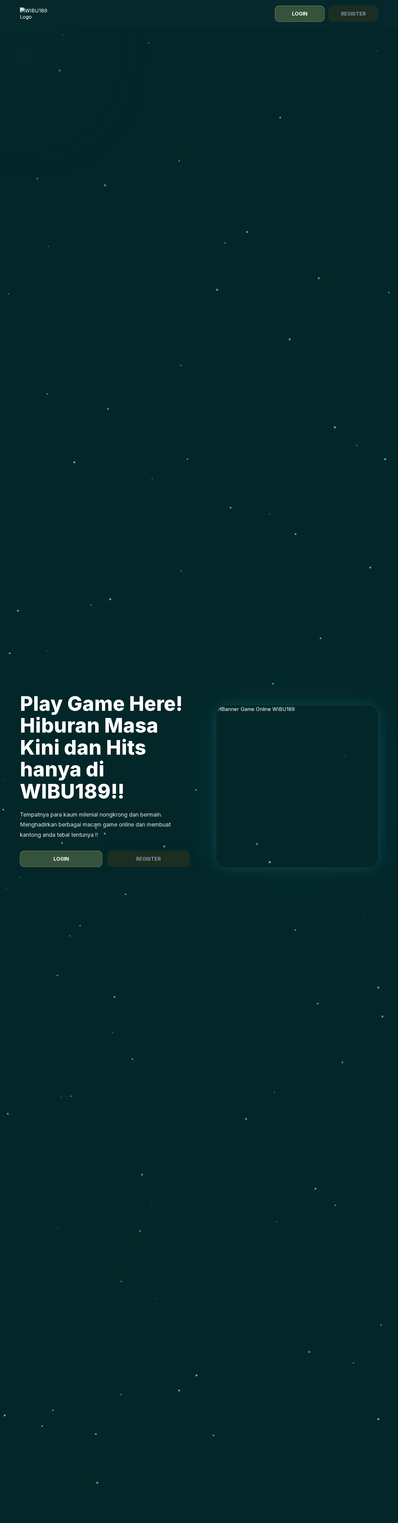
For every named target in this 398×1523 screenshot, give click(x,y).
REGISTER (353, 14)
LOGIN (300, 14)
